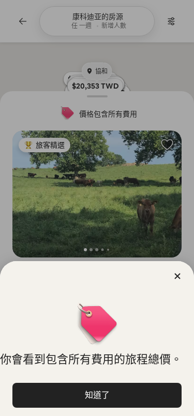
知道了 (97, 395)
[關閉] (177, 276)
